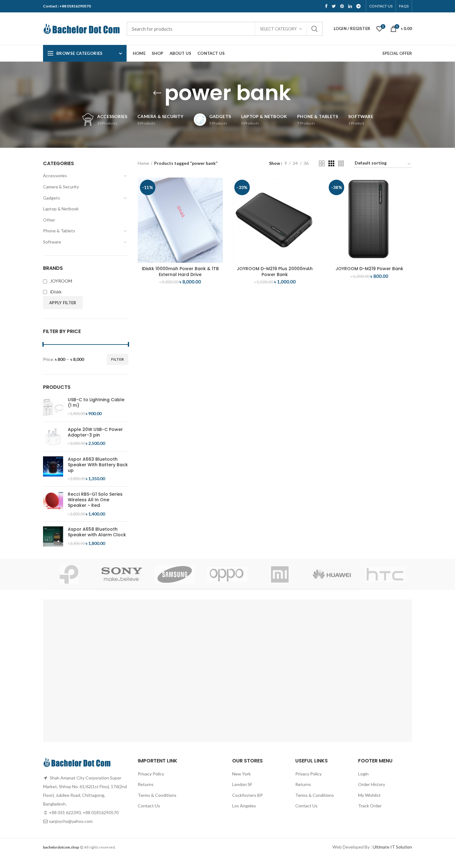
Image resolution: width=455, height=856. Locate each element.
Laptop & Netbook (61, 208)
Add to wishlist (218, 215)
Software (52, 241)
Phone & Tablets (59, 230)
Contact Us (149, 805)
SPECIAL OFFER (397, 53)
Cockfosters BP (247, 795)
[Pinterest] (342, 6)
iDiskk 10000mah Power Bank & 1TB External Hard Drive (180, 271)
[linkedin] (350, 6)
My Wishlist (369, 795)
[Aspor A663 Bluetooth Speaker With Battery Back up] (53, 469)
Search (314, 29)
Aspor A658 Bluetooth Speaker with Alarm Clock (97, 532)
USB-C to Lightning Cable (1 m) (96, 402)
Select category (278, 28)
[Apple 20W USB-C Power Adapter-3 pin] (53, 437)
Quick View (218, 202)
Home (143, 163)
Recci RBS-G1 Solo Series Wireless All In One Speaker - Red (95, 499)
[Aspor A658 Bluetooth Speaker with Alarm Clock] (53, 536)
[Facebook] (326, 6)
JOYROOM (61, 280)
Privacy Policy (151, 773)
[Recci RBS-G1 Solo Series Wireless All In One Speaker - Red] (53, 504)
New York (241, 773)
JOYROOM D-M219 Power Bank (369, 268)
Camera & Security (61, 186)
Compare (218, 188)
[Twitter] (334, 6)
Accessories (55, 175)
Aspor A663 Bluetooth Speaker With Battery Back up (98, 464)
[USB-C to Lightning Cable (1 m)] (53, 407)
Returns (146, 784)
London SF (242, 784)
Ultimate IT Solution (392, 846)
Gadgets (51, 197)
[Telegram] (358, 6)
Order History (371, 784)
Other (49, 219)
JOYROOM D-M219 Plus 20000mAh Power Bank (275, 271)
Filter (117, 359)
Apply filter (62, 302)
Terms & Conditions (157, 795)
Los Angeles (244, 805)
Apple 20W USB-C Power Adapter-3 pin (95, 432)
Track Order (370, 805)
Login (363, 773)
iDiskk (56, 291)
